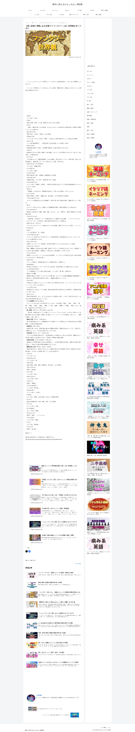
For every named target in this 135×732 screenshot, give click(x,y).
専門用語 (33, 560)
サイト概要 (103, 727)
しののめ (39, 695)
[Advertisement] (53, 69)
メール (108, 727)
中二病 (28, 560)
